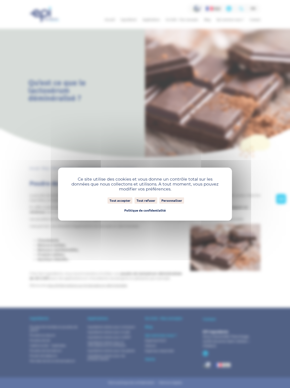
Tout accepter (119, 200)
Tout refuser (146, 200)
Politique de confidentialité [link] (145, 210)
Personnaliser (171, 200)
